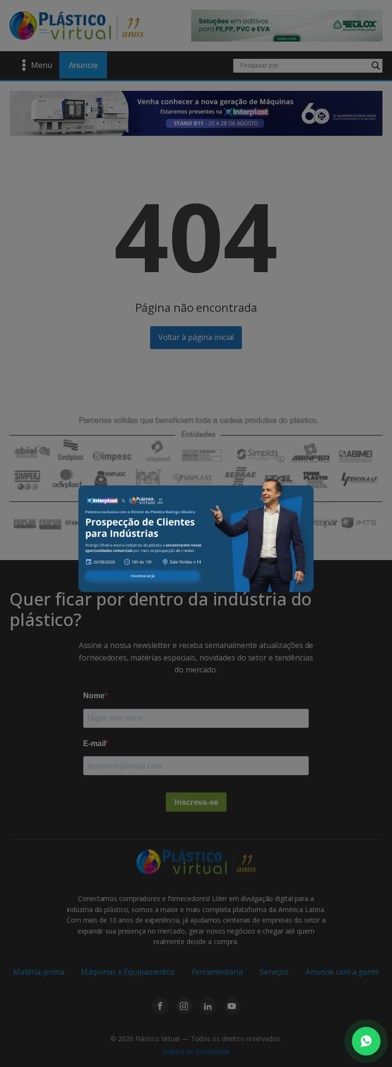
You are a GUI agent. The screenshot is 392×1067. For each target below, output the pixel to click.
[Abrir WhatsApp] (366, 1041)
